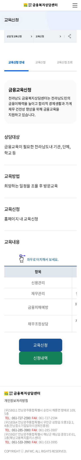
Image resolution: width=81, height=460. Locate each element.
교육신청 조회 (65, 62)
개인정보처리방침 (16, 400)
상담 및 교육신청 (14, 36)
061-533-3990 (21, 442)
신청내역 (40, 358)
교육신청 (40, 36)
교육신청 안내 (16, 65)
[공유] (71, 36)
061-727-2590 (21, 418)
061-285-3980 (21, 430)
